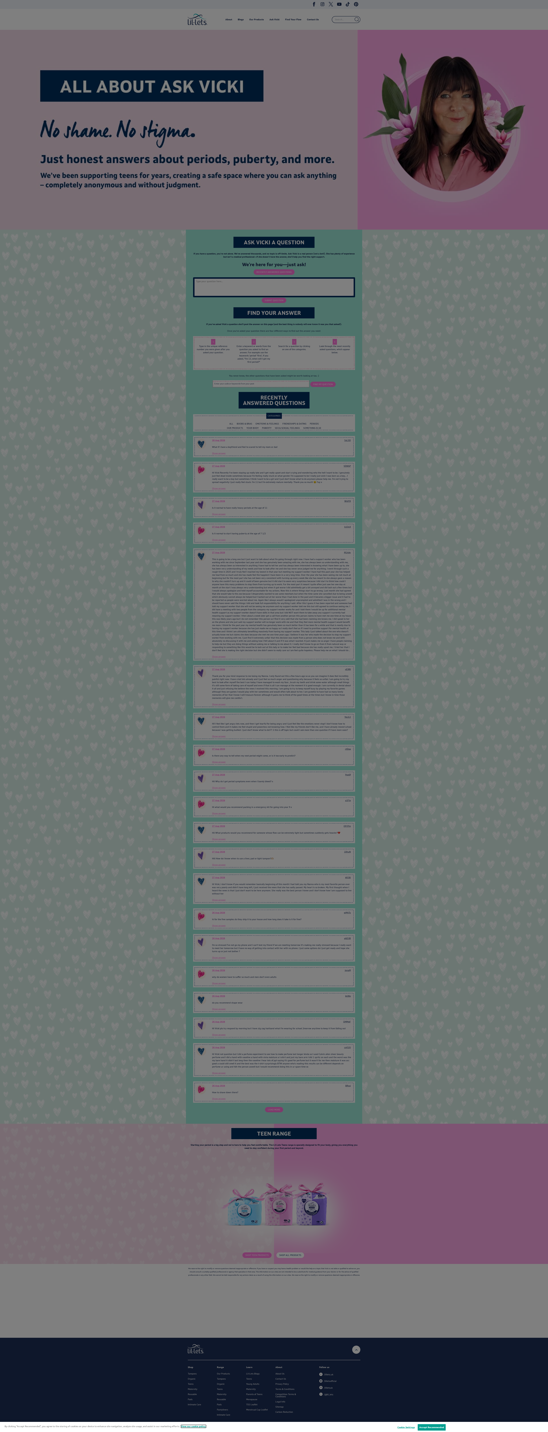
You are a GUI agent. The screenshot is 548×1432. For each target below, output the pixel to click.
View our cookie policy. (193, 1426)
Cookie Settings (406, 1427)
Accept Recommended (431, 1427)
